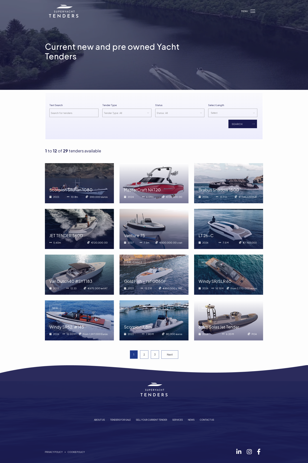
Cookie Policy (76, 451)
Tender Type (109, 105)
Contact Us (207, 419)
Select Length (216, 105)
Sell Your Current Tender (151, 419)
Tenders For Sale (120, 419)
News (191, 419)
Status (159, 105)
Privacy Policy (54, 451)
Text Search (56, 105)
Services (177, 419)
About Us (99, 419)
